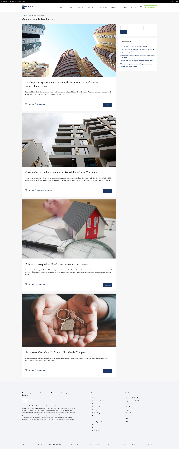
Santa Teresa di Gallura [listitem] (99, 401)
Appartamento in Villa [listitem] (132, 401)
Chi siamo (69, 7)
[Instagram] (152, 445)
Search (124, 32)
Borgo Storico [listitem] (130, 413)
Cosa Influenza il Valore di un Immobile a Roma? (135, 46)
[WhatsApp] (156, 445)
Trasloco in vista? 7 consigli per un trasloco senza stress (136, 60)
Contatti (134, 7)
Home (61, 7)
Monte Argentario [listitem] (97, 422)
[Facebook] (148, 445)
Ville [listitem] (127, 422)
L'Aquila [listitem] (94, 419)
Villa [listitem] (127, 419)
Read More (108, 105)
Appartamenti (41, 104)
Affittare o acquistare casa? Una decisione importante (56, 264)
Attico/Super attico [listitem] (132, 404)
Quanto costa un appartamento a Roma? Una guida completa (61, 172)
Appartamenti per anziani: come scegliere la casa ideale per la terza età (137, 56)
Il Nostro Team (101, 7)
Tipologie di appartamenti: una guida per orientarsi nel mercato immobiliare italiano (136, 65)
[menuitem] (141, 7)
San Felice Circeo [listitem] (97, 431)
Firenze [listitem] (94, 416)
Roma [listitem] (93, 428)
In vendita (79, 7)
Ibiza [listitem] (93, 404)
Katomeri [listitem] (94, 398)
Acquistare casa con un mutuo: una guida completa (56, 352)
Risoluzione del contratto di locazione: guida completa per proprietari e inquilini (137, 51)
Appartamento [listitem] (130, 410)
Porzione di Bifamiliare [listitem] (133, 398)
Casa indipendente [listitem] (132, 416)
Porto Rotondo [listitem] (96, 407)
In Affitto (89, 7)
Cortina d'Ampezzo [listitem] (97, 413)
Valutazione (114, 7)
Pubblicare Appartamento (44, 190)
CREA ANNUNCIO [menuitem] (150, 7)
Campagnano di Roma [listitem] (98, 410)
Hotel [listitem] (128, 407)
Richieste (125, 7)
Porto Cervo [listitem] (95, 425)
